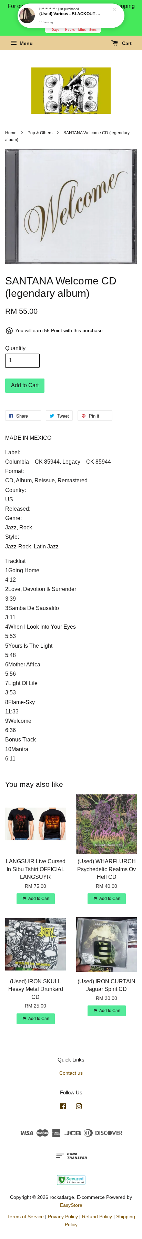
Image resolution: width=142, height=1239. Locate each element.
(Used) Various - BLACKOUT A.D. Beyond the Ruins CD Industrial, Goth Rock (71, 14)
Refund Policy (97, 1216)
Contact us (71, 1073)
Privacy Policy (63, 1216)
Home (11, 132)
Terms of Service (25, 1216)
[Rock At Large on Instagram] (79, 1107)
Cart (126, 43)
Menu (25, 43)
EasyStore (71, 1205)
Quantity (15, 348)
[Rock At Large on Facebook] (63, 1107)
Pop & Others (40, 132)
